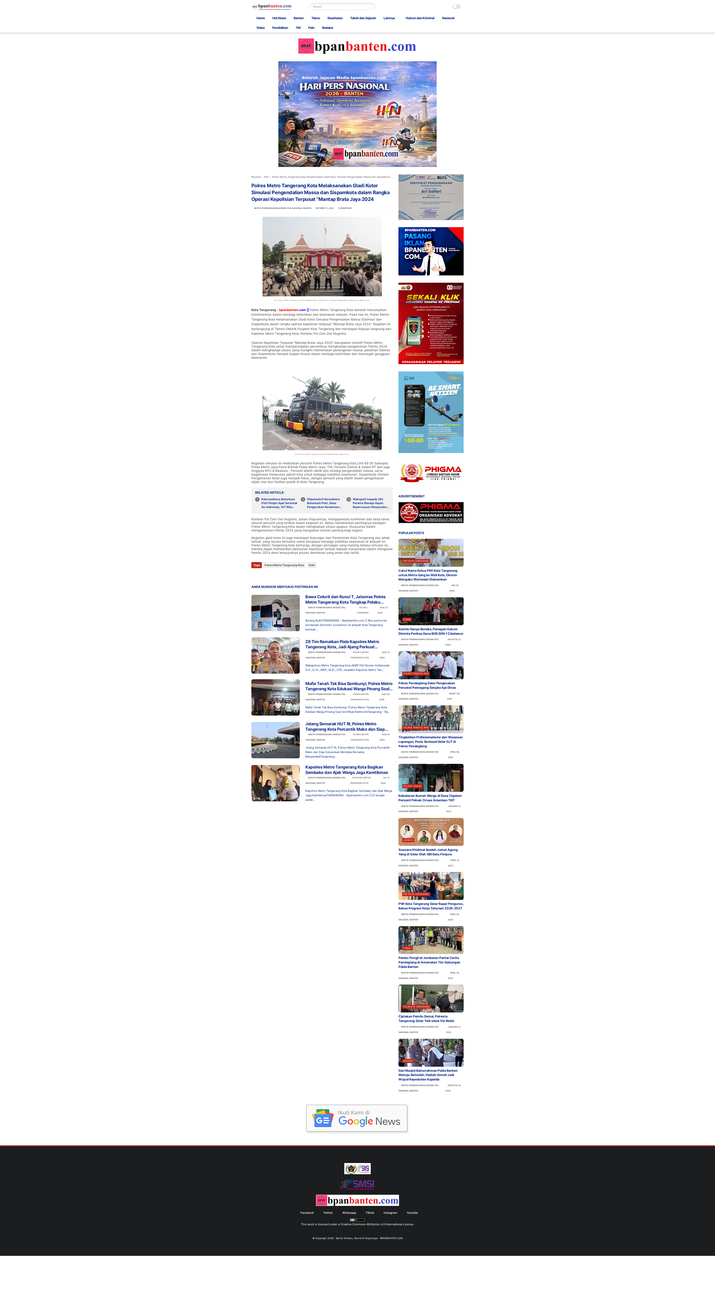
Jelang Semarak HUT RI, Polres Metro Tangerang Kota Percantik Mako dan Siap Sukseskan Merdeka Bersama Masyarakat (345, 726)
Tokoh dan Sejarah (363, 18)
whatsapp (349, 1212)
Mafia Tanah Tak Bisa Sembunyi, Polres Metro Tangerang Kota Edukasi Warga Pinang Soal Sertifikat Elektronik (349, 686)
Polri (311, 28)
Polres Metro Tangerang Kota (284, 565)
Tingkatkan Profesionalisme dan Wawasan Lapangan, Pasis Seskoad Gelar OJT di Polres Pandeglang (430, 741)
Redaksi (327, 28)
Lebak (407, 619)
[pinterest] (277, 575)
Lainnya (389, 18)
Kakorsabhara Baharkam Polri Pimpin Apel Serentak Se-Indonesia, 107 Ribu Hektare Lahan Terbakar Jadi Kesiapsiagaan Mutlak (279, 503)
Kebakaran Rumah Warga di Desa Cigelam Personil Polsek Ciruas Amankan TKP (430, 798)
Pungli (407, 948)
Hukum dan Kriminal (420, 18)
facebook (307, 1212)
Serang (408, 1061)
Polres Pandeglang (416, 673)
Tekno (315, 18)
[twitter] (262, 575)
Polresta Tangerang (416, 1006)
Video (260, 28)
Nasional (448, 18)
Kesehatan (335, 18)
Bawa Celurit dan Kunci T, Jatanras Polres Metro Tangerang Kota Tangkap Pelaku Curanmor (345, 599)
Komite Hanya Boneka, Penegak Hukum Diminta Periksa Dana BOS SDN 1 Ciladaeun (430, 631)
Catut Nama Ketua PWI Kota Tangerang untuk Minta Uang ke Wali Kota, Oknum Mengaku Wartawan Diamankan (427, 575)
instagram (390, 1212)
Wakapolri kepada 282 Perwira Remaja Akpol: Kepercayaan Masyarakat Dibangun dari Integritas (370, 503)
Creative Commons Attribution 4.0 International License (376, 1224)
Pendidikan (280, 28)
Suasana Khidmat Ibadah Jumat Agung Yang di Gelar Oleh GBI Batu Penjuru (428, 852)
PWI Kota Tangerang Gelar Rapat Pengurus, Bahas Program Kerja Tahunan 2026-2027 (430, 906)
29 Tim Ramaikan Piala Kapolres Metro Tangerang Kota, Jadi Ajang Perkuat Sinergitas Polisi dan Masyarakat (342, 644)
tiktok (370, 1212)
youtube (412, 1212)
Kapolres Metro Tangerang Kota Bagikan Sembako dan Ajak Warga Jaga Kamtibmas (346, 770)
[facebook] (254, 575)
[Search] (371, 6)
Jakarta (408, 840)
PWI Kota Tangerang (416, 561)
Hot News (279, 18)
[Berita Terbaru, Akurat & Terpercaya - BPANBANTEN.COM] (271, 9)
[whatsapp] (269, 575)
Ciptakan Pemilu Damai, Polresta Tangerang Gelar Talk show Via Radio (426, 1019)
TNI (298, 28)
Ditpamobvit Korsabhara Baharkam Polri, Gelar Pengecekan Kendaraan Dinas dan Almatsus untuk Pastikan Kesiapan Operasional (324, 503)
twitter (328, 1212)
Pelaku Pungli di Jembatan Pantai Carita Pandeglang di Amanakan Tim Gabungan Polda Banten (429, 962)
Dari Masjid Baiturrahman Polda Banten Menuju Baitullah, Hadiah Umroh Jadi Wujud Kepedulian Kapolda (427, 1075)
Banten (299, 18)
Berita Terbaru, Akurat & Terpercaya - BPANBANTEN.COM (369, 1238)
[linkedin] (284, 575)
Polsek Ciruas (412, 786)
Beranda (256, 176)
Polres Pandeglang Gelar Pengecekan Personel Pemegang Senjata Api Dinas (427, 685)
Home (260, 18)
